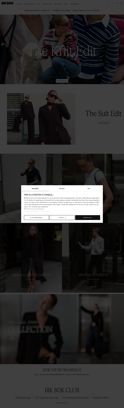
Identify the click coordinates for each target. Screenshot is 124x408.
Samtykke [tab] (35, 188)
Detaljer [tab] (62, 188)
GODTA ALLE (88, 217)
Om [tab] (89, 188)
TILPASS (61, 217)
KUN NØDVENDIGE (36, 217)
